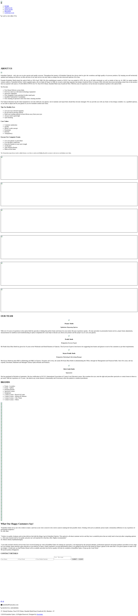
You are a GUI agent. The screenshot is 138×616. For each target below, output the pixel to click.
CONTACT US (9, 13)
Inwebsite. (40, 614)
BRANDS (8, 11)
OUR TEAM (8, 9)
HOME (7, 6)
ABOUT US (8, 8)
